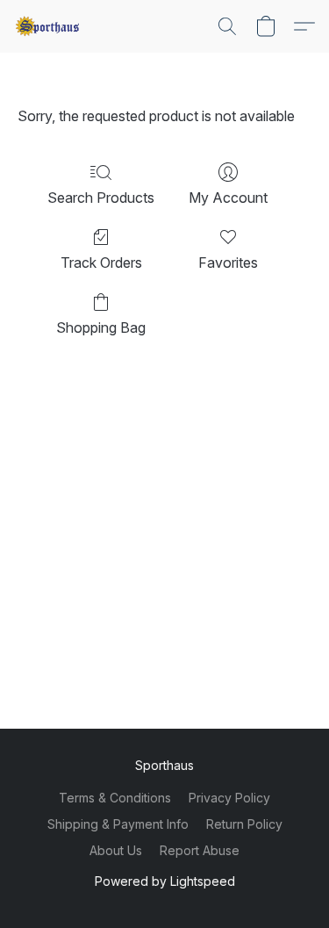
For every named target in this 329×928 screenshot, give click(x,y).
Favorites (228, 262)
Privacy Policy (229, 797)
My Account (228, 197)
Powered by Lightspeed (165, 881)
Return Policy (244, 823)
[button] (49, 26)
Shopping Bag (101, 327)
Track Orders (101, 262)
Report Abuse (200, 850)
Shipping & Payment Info (118, 823)
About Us (115, 850)
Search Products (100, 197)
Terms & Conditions (115, 797)
